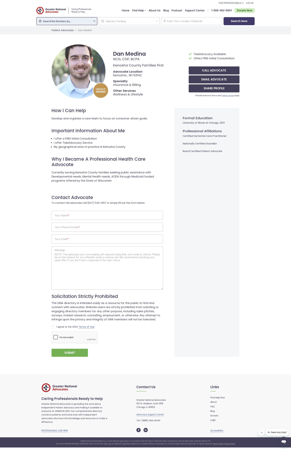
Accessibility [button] (216, 430)
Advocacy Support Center (150, 414)
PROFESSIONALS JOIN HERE (54, 430)
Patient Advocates (63, 30)
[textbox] (68, 21)
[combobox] (66, 21)
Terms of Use (228, 95)
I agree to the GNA (75, 326)
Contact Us (146, 387)
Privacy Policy (229, 444)
